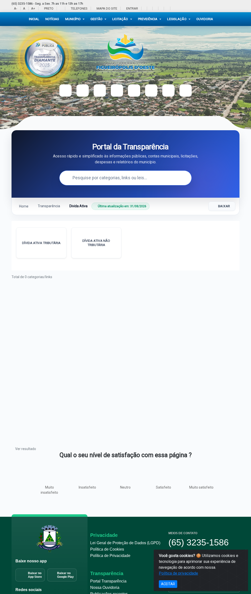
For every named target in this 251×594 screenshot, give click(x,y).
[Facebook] (144, 8)
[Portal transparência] (151, 90)
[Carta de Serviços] (185, 90)
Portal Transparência (108, 581)
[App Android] (166, 8)
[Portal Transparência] (173, 8)
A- (15, 8)
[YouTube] (155, 8)
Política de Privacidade (110, 556)
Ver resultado (25, 449)
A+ (33, 8)
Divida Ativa (78, 206)
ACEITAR (168, 584)
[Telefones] (168, 90)
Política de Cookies (107, 549)
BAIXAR (224, 206)
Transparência (49, 206)
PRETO (48, 8)
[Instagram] (149, 8)
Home (23, 206)
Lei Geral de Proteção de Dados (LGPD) (125, 543)
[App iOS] (161, 8)
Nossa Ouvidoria (104, 587)
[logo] (125, 52)
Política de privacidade (178, 573)
